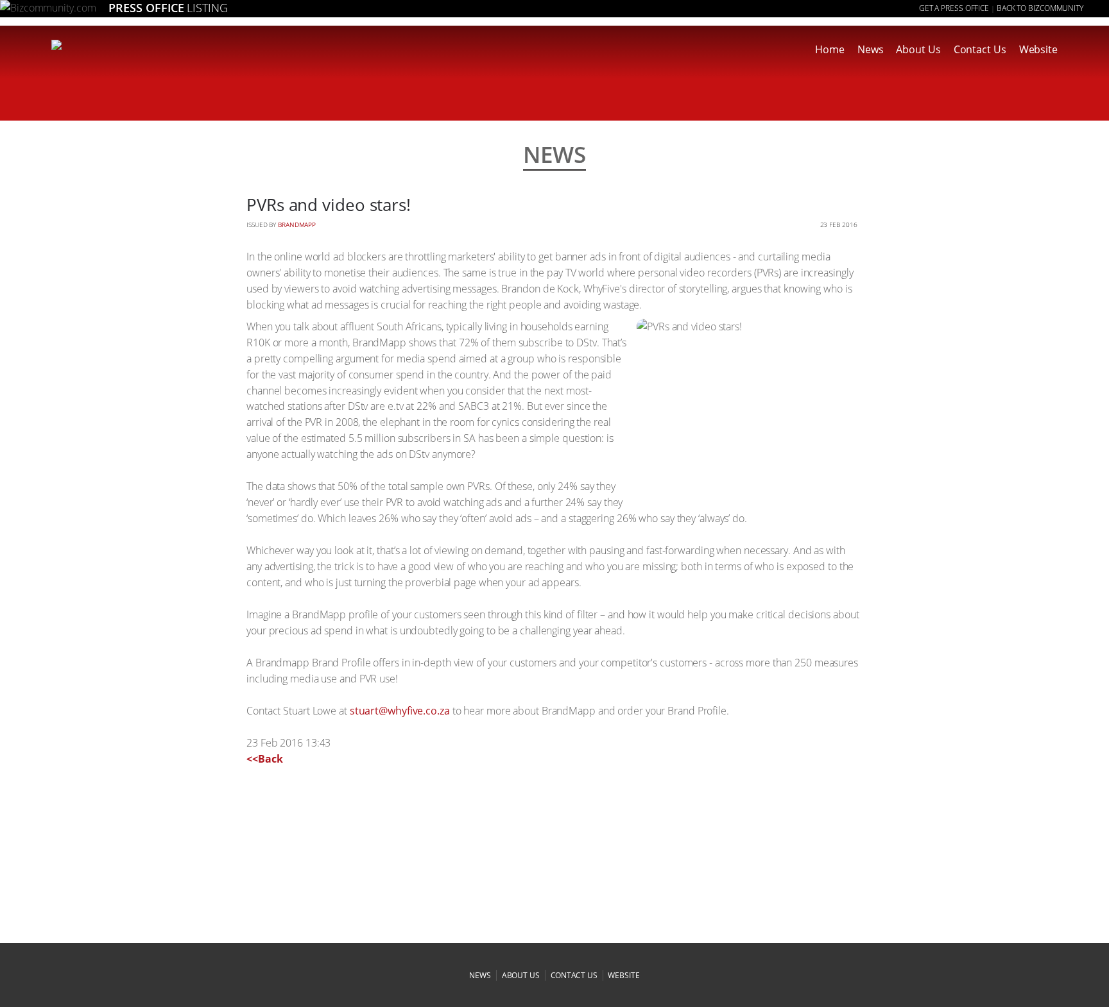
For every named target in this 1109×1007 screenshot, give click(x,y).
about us (521, 975)
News (870, 49)
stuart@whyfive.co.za (400, 711)
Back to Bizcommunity (1040, 8)
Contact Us (980, 49)
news (480, 975)
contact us (574, 975)
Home (830, 49)
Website (1038, 49)
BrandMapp (297, 224)
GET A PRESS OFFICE (954, 8)
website (623, 975)
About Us (918, 49)
